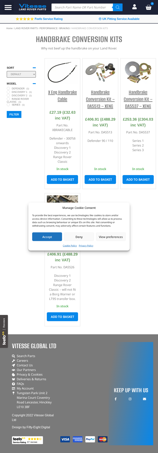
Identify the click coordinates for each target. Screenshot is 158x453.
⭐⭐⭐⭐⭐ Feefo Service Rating (39, 18)
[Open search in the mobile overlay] (87, 7)
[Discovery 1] (8, 91)
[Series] (8, 104)
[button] (8, 7)
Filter (14, 114)
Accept (47, 237)
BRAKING (64, 28)
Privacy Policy (86, 245)
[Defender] (8, 88)
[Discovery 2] (8, 95)
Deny (79, 237)
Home (9, 28)
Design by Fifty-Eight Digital (31, 427)
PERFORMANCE (49, 28)
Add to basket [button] (62, 179)
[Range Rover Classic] (8, 98)
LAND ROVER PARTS (26, 28)
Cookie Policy (70, 245)
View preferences (111, 237)
